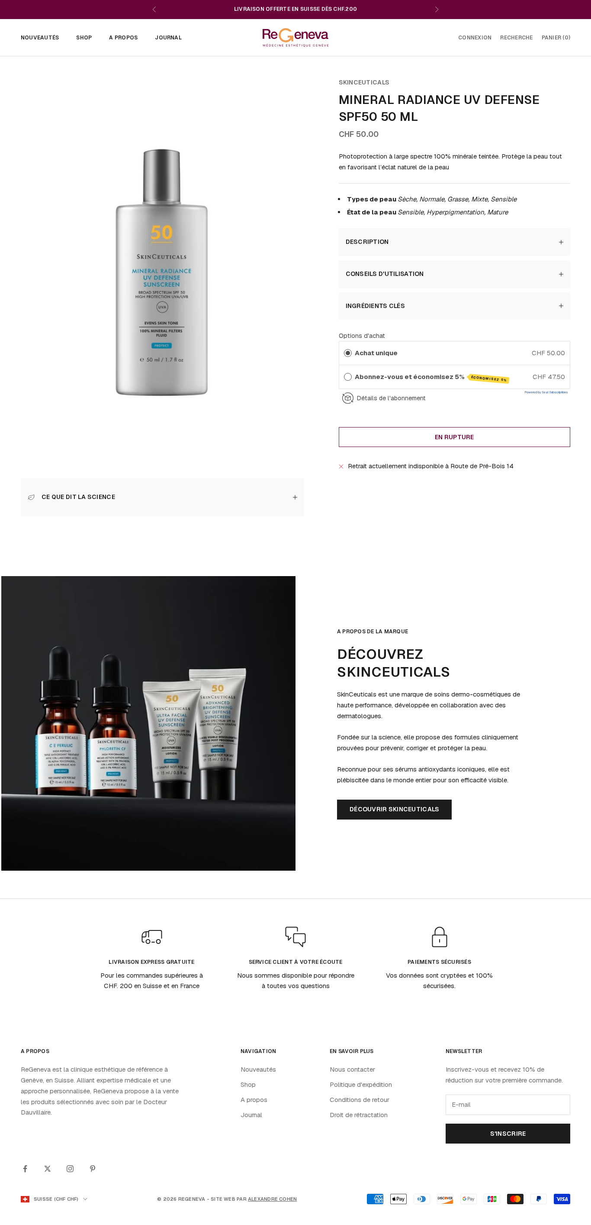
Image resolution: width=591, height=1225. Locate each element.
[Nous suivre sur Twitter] (47, 1168)
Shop (84, 37)
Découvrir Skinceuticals (394, 809)
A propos (123, 37)
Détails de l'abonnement (391, 398)
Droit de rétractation (359, 1115)
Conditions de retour (359, 1099)
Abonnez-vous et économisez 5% (431, 377)
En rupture (454, 437)
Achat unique (376, 353)
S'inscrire (508, 1134)
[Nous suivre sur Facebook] (25, 1168)
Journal (168, 37)
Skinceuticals (364, 82)
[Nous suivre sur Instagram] (70, 1168)
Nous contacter (352, 1069)
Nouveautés (40, 37)
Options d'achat (362, 335)
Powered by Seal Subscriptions (546, 392)
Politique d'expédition (361, 1084)
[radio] (348, 353)
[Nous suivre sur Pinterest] (92, 1168)
